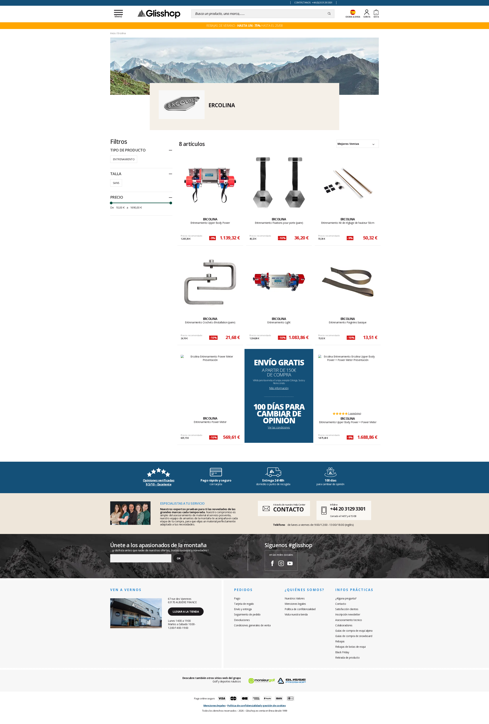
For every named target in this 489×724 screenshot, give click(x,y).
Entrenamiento (123, 159)
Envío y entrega (243, 609)
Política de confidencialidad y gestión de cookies (256, 705)
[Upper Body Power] (210, 182)
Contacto (340, 604)
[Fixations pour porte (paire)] (279, 182)
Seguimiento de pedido (247, 614)
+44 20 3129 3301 (347, 508)
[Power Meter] (210, 381)
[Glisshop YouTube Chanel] (290, 564)
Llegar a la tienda (186, 611)
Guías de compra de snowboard (353, 636)
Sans (116, 183)
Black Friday (342, 652)
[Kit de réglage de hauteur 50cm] (347, 182)
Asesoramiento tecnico (348, 620)
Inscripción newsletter (347, 614)
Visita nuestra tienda (296, 614)
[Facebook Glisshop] (272, 564)
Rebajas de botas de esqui (350, 646)
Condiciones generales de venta (252, 625)
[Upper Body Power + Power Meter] (347, 381)
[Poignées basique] (347, 282)
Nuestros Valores (294, 598)
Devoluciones (242, 620)
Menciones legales (295, 604)
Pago (237, 598)
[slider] (111, 203)
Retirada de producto (347, 657)
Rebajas (340, 641)
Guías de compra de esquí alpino (354, 630)
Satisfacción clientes (346, 609)
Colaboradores (343, 625)
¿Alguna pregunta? (345, 598)
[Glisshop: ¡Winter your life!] (159, 14)
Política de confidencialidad (300, 609)
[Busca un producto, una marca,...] (329, 14)
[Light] (279, 282)
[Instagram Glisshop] (281, 564)
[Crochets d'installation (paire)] (210, 282)
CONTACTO (288, 509)
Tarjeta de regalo (244, 604)
